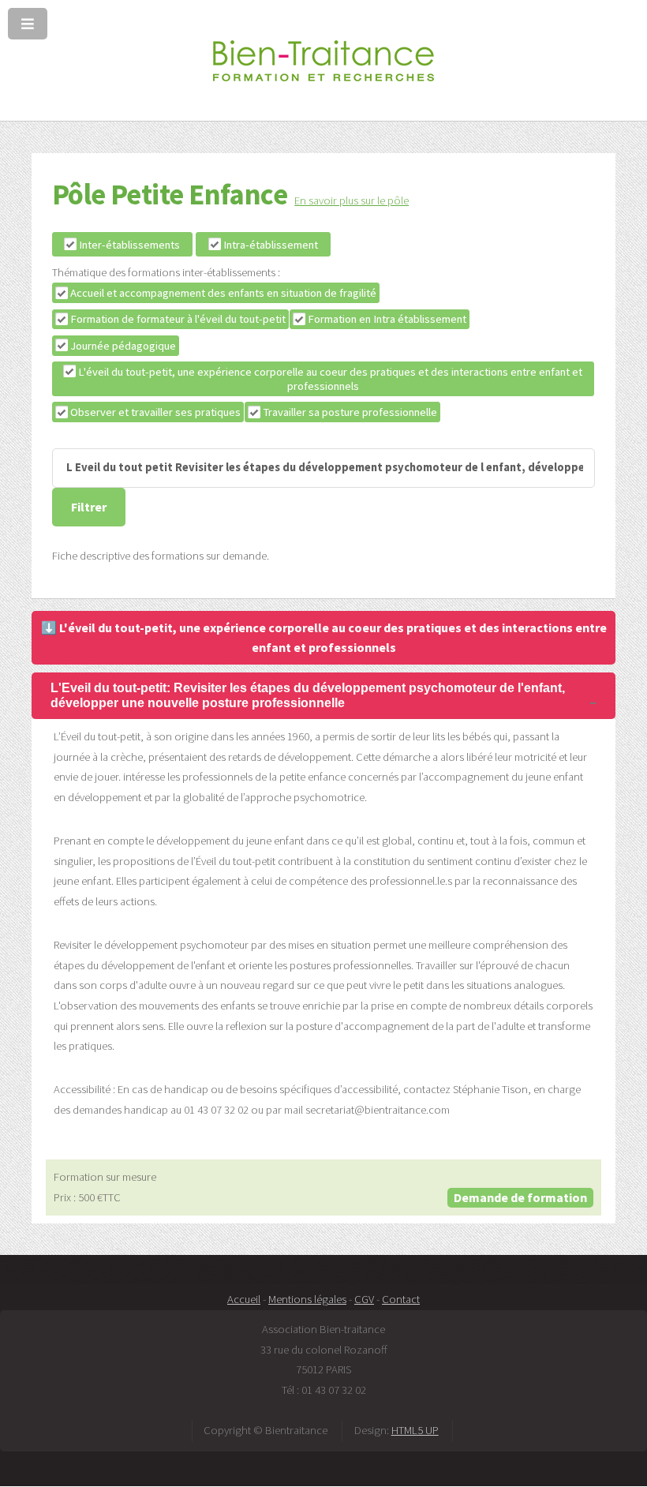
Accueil (243, 1299)
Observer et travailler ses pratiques (155, 412)
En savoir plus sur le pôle (351, 200)
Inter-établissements (129, 245)
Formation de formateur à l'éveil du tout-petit (178, 319)
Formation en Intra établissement (387, 319)
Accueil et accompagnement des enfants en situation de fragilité (223, 293)
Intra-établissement (270, 245)
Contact (401, 1299)
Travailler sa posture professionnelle (350, 412)
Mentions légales (307, 1299)
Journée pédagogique (123, 346)
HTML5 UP (415, 1430)
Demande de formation (520, 1197)
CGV (364, 1299)
